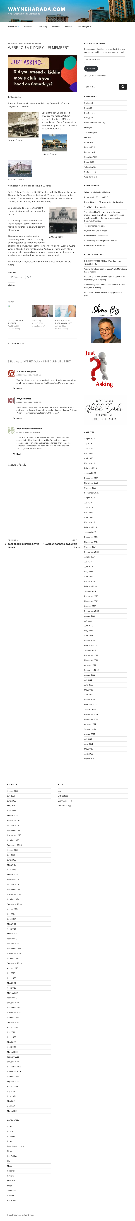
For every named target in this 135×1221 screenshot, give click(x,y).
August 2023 (89, 616)
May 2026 (88, 453)
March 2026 (89, 463)
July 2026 (88, 443)
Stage (86, 162)
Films (86, 127)
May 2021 (88, 749)
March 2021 (89, 759)
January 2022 (90, 709)
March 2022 (89, 699)
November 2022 (91, 660)
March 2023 (89, 640)
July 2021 (88, 739)
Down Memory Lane (92, 122)
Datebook (88, 113)
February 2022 (90, 704)
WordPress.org (64, 806)
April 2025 (88, 517)
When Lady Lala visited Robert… (97, 192)
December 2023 (91, 596)
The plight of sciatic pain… (95, 226)
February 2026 (90, 468)
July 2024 (88, 562)
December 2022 (91, 655)
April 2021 (88, 754)
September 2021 (91, 729)
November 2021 (91, 719)
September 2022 (91, 670)
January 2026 (90, 473)
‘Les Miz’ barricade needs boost (97, 207)
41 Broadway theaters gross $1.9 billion (100, 240)
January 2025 (90, 532)
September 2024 (91, 552)
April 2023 (88, 635)
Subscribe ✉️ (13, 26)
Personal (56, 26)
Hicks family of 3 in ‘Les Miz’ (96, 197)
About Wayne (83, 26)
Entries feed (63, 796)
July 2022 (88, 680)
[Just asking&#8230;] (42, 311)
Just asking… (37, 321)
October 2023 (90, 606)
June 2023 (88, 626)
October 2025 (90, 488)
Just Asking (42, 26)
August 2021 (89, 734)
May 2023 (88, 631)
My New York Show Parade (95, 231)
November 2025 (91, 483)
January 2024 (90, 591)
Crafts (87, 103)
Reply (19, 388)
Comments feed (65, 801)
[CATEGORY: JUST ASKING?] (18, 311)
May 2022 (88, 690)
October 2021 (90, 724)
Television (88, 167)
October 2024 (90, 547)
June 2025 (88, 507)
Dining (87, 118)
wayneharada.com (37, 9)
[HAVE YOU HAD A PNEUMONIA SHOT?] (65, 311)
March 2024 (89, 581)
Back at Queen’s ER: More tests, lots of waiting (103, 202)
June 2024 (88, 567)
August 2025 (89, 498)
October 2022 (90, 665)
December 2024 (91, 537)
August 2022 (89, 675)
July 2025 (88, 503)
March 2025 (89, 522)
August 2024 (89, 557)
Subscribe (91, 68)
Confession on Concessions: (96, 235)
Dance (87, 108)
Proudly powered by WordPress (20, 1215)
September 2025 (91, 493)
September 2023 (91, 611)
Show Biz (28, 26)
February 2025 (90, 527)
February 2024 (90, 586)
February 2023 (90, 645)
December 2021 (91, 714)
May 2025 (88, 512)
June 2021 (88, 744)
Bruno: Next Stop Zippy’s (94, 245)
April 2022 (88, 695)
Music (86, 142)
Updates (87, 172)
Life (85, 137)
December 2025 (91, 478)
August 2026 (89, 439)
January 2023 (90, 650)
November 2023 (91, 601)
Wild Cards (88, 177)
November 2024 (91, 542)
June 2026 (88, 448)
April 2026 (88, 458)
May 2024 (88, 571)
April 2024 (88, 576)
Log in (60, 791)
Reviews (68, 26)
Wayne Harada (35, 44)
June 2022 (88, 685)
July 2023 (88, 621)
